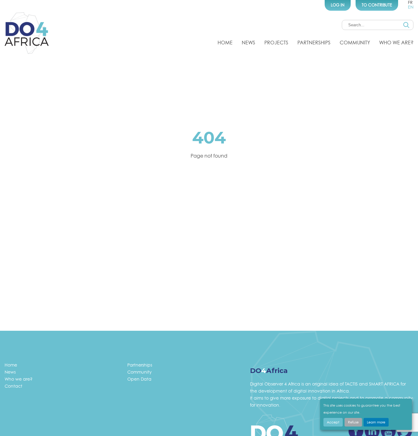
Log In (338, 4)
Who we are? (396, 42)
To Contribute (377, 4)
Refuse (353, 422)
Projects (276, 42)
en (410, 6)
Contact (13, 386)
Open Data (139, 379)
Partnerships (313, 42)
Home (225, 42)
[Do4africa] (27, 34)
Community (355, 42)
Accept (333, 422)
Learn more (376, 422)
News (248, 42)
